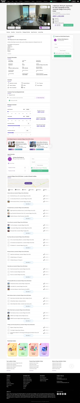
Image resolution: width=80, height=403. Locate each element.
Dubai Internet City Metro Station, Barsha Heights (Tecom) (21, 298)
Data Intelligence (43, 377)
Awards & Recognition (44, 379)
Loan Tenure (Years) (10, 123)
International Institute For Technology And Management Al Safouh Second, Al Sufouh (24, 333)
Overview (8, 32)
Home (7, 3)
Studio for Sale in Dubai (56, 368)
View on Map (27, 183)
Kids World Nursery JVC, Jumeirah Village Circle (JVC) (20, 195)
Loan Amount (9, 116)
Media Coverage (43, 380)
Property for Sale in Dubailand (11, 364)
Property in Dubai (12, 3)
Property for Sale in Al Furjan (11, 367)
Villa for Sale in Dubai (32, 364)
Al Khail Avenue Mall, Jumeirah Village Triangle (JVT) (20, 283)
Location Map (40, 32)
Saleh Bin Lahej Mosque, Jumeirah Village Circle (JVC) (20, 254)
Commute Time (18, 32)
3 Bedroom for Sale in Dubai (56, 365)
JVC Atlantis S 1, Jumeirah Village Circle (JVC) (18, 245)
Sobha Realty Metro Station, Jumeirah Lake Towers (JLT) (21, 303)
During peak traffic (13, 100)
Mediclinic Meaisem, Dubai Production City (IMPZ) (19, 216)
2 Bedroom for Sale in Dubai (56, 364)
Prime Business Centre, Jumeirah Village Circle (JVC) (20, 312)
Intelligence (53, 1)
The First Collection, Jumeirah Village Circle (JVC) (19, 225)
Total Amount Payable (40, 117)
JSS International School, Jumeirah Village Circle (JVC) (20, 201)
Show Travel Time (41, 97)
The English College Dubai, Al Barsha (17, 330)
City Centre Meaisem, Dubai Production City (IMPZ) (19, 289)
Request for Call (69, 25)
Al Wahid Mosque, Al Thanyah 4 (16, 257)
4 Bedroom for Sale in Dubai (56, 367)
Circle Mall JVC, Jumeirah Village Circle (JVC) (18, 286)
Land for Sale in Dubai (33, 368)
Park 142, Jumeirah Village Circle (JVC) (17, 274)
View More (9, 370)
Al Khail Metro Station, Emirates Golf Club (18, 301)
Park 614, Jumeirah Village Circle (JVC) (17, 271)
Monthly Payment (40, 110)
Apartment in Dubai (18, 3)
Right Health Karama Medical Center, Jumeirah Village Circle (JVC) (22, 210)
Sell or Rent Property (66, 1)
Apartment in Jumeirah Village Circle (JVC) (28, 3)
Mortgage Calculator (26, 32)
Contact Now (39, 170)
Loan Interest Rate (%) (11, 130)
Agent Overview (34, 32)
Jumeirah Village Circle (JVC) (42, 64)
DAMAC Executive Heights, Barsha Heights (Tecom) (20, 318)
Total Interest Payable (40, 124)
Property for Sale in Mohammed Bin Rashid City (14, 365)
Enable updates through (40, 167)
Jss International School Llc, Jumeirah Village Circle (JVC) (21, 198)
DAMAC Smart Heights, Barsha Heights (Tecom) (19, 315)
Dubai (8, 1)
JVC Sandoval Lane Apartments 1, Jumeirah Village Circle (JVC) (22, 242)
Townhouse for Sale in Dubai (34, 365)
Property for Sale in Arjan (11, 368)
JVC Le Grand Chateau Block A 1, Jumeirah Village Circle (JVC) (22, 239)
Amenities (13, 32)
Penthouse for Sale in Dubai (33, 367)
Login (74, 1)
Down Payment (10, 109)
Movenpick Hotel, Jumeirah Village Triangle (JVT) (19, 230)
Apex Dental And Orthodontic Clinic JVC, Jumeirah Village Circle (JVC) (23, 213)
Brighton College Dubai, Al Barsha (16, 327)
